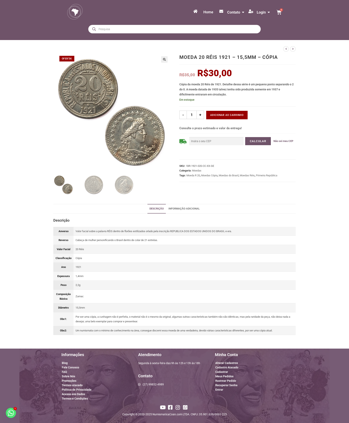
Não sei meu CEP (283, 141)
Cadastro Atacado (226, 367)
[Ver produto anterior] (286, 49)
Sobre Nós (68, 376)
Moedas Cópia (209, 175)
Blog (65, 363)
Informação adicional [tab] (184, 208)
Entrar (219, 389)
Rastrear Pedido (225, 380)
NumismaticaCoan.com (167, 414)
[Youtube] (163, 407)
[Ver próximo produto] (293, 49)
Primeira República (266, 175)
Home (208, 12)
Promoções (69, 380)
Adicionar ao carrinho (227, 115)
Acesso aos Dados (73, 394)
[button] (164, 59)
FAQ (64, 371)
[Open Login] (268, 12)
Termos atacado (72, 385)
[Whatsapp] (185, 407)
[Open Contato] (243, 12)
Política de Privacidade (76, 389)
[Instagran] (178, 407)
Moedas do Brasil (229, 175)
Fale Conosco (70, 367)
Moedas (196, 170)
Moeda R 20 (193, 175)
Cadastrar (221, 371)
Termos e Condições (75, 398)
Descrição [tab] (156, 208)
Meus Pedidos (224, 376)
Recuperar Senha (226, 385)
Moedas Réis (247, 175)
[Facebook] (170, 407)
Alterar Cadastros (226, 363)
